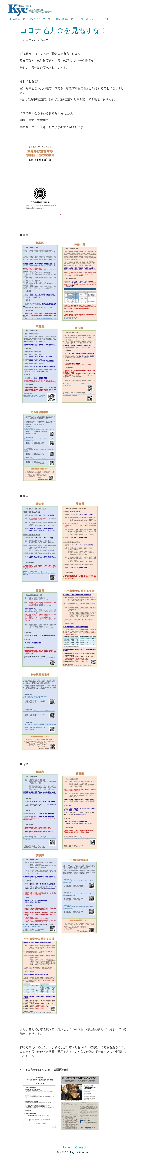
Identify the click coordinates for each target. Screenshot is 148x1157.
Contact (80, 1147)
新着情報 (15, 19)
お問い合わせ (85, 19)
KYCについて (37, 19)
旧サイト (104, 19)
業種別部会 (62, 19)
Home (66, 1147)
